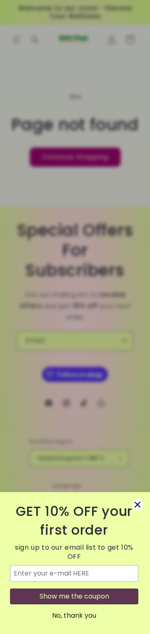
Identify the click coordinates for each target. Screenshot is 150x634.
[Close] (137, 504)
